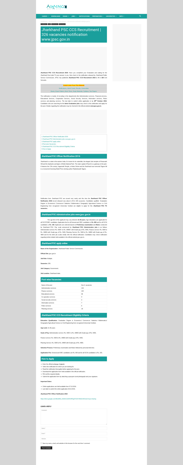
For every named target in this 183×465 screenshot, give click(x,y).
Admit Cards (71, 88)
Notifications (84, 16)
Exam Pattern (59, 91)
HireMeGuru (44, 21)
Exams (65, 16)
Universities (110, 16)
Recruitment (62, 24)
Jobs (73, 16)
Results (78, 88)
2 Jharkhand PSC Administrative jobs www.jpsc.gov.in (58, 139)
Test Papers (93, 91)
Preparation (97, 16)
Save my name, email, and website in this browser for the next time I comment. (66, 443)
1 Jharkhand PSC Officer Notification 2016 (55, 136)
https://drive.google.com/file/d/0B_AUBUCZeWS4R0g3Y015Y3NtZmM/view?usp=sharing (68, 399)
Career (44, 16)
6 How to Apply (46, 149)
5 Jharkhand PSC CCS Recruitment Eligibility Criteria (58, 146)
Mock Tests (68, 91)
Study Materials (78, 91)
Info (121, 16)
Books (53, 91)
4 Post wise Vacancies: (49, 144)
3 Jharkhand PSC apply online (51, 141)
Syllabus (86, 91)
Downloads (55, 16)
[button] (140, 16)
